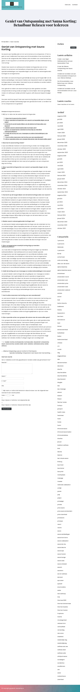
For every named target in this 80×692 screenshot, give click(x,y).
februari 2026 (61, 136)
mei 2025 (60, 166)
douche (59, 369)
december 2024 (62, 182)
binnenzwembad (62, 330)
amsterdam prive (62, 283)
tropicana (60, 613)
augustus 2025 (61, 156)
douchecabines (62, 376)
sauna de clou (61, 544)
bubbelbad (60, 333)
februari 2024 (61, 215)
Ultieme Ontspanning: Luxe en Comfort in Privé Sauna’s (19, 351)
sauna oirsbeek (62, 564)
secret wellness (62, 574)
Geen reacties (14, 42)
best (58, 323)
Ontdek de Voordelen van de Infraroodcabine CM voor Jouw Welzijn (66, 91)
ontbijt (59, 488)
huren (59, 425)
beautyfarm (61, 313)
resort (59, 524)
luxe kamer (60, 468)
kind (58, 448)
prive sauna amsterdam (64, 511)
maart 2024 (61, 212)
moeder (59, 481)
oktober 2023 (61, 228)
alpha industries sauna (64, 270)
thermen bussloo (62, 607)
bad (58, 300)
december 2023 (62, 222)
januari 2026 (61, 139)
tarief (25, 344)
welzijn (47, 344)
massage (60, 478)
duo (58, 386)
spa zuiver (60, 580)
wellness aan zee (62, 646)
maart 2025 (61, 172)
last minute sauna (62, 458)
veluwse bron (61, 623)
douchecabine (61, 372)
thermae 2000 (61, 600)
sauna (3, 344)
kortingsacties (19, 342)
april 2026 (60, 129)
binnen (59, 326)
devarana (60, 366)
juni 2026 (60, 123)
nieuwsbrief (37, 342)
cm (58, 346)
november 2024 (62, 185)
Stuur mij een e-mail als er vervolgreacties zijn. (16, 400)
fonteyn (59, 405)
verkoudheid (61, 627)
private (59, 504)
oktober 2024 (61, 189)
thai (58, 597)
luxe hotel (60, 465)
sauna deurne (61, 547)
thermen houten (62, 610)
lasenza (59, 455)
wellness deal (61, 650)
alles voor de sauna (63, 264)
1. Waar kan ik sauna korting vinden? (15, 118)
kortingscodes (28, 342)
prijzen (59, 498)
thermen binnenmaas (64, 603)
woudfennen (61, 666)
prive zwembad (62, 514)
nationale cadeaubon (64, 485)
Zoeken (60, 44)
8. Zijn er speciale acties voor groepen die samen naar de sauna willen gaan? (28, 139)
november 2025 (62, 146)
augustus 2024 (61, 195)
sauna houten (61, 554)
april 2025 (60, 169)
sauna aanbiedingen (63, 534)
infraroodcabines (62, 435)
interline (59, 438)
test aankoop (61, 594)
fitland (59, 399)
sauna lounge (61, 557)
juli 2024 (59, 199)
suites (59, 590)
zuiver (59, 673)
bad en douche (62, 303)
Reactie (4, 362)
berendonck (61, 320)
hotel (59, 419)
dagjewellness (61, 356)
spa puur (60, 577)
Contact (75, 5)
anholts (59, 293)
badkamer (60, 306)
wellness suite (61, 653)
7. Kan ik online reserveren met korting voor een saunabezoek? (24, 137)
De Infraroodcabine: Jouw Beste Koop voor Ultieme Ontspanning (65, 83)
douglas (59, 382)
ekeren (59, 392)
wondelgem (61, 660)
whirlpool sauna (62, 656)
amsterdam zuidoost (63, 290)
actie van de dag (62, 260)
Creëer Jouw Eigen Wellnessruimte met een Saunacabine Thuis (64, 61)
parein (59, 491)
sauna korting (10, 344)
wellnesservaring (39, 344)
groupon (60, 409)
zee (58, 669)
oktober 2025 (61, 149)
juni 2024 (60, 202)
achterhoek (61, 257)
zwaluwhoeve (61, 676)
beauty (59, 310)
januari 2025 (61, 179)
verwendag (60, 630)
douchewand (61, 379)
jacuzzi (59, 442)
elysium (59, 396)
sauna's (59, 567)
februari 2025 (61, 175)
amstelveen (61, 273)
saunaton (60, 570)
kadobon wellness (62, 445)
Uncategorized (61, 620)
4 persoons (60, 250)
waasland (60, 636)
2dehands (60, 247)
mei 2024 (60, 205)
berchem (60, 316)
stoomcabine (61, 587)
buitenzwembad (62, 339)
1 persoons (60, 240)
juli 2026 (59, 119)
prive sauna (61, 508)
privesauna (60, 518)
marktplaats (61, 475)
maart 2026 (61, 133)
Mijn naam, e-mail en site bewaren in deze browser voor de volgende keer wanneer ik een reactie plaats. (25, 392)
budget (7, 342)
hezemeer (60, 415)
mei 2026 (60, 126)
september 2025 (62, 152)
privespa (60, 521)
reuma (59, 528)
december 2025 (62, 142)
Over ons (67, 5)
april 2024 (60, 208)
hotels (59, 422)
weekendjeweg (62, 643)
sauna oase (60, 561)
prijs (58, 495)
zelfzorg (4, 346)
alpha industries (62, 267)
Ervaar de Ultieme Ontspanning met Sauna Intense (64, 68)
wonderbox (60, 663)
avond (59, 297)
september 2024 (62, 192)
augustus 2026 (61, 116)
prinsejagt (60, 501)
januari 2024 (61, 218)
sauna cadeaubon (62, 541)
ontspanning (45, 342)
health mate (61, 412)
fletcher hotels (62, 402)
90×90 (59, 254)
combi (59, 349)
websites (30, 344)
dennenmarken (62, 363)
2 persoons (60, 244)
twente (59, 617)
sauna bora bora (62, 537)
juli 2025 (59, 159)
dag (58, 353)
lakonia (59, 452)
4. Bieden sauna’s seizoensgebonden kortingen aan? (21, 128)
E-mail (4, 381)
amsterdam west (62, 287)
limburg (59, 462)
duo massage (61, 389)
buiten (59, 336)
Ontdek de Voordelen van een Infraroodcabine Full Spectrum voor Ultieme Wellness (66, 76)
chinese (59, 343)
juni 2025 (60, 162)
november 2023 (62, 225)
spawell (59, 584)
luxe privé (60, 471)
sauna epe (60, 551)
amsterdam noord (63, 277)
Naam (4, 376)
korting (12, 342)
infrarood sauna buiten (64, 432)
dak (58, 359)
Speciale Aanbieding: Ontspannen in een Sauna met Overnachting (31, 353)
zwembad (60, 679)
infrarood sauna (62, 429)
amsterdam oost (62, 280)
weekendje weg (62, 640)
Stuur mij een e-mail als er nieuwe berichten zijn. (16, 405)
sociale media (19, 344)
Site (3, 386)
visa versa (60, 633)
